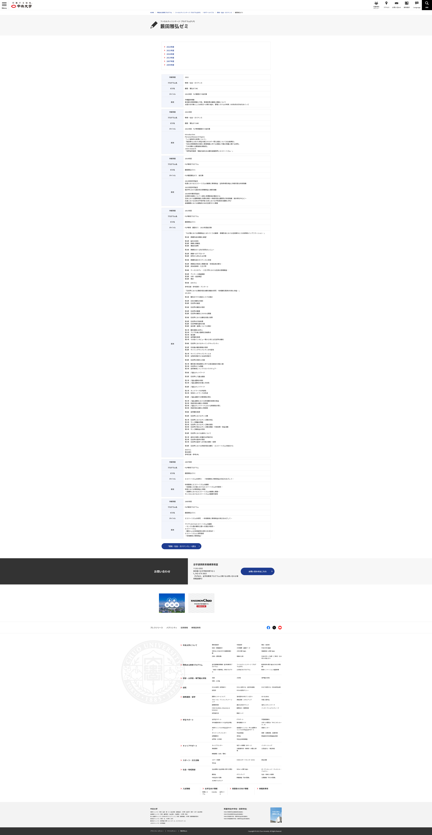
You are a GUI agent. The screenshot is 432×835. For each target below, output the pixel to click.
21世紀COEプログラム (243, 670)
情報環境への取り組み (268, 651)
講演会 (214, 774)
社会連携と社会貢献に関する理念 (222, 769)
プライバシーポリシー (157, 831)
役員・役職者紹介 (217, 648)
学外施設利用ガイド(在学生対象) (222, 722)
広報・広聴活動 (216, 656)
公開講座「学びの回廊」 (268, 777)
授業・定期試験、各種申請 (269, 733)
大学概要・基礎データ (243, 648)
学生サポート (188, 719)
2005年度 (170, 64)
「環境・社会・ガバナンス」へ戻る (181, 546)
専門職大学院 (265, 678)
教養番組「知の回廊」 (243, 777)
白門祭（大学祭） (217, 739)
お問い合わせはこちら (258, 571)
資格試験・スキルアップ (244, 700)
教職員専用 (263, 788)
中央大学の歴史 (266, 648)
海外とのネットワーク (268, 705)
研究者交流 (215, 713)
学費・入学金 (216, 681)
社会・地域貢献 (189, 769)
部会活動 (264, 760)
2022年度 (170, 46)
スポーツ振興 (216, 760)
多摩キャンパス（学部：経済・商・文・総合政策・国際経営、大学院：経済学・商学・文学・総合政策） (176, 812)
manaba (214, 792)
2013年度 (170, 57)
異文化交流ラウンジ (243, 705)
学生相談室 (240, 733)
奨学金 (239, 736)
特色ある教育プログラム (193, 664)
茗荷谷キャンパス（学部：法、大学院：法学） (162, 818)
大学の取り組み (241, 651)
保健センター (265, 728)
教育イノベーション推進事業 (270, 670)
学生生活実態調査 (242, 739)
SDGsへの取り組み (242, 769)
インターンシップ (266, 745)
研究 (184, 687)
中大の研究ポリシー (243, 690)
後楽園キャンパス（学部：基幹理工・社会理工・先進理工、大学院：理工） (169, 814)
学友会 (214, 763)
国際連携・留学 (189, 696)
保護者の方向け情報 (240, 788)
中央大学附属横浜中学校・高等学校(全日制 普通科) (237, 818)
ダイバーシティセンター (219, 733)
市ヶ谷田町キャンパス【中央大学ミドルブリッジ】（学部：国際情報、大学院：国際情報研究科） (174, 816)
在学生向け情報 (211, 788)
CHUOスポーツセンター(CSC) (246, 760)
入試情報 (186, 788)
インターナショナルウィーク (270, 708)
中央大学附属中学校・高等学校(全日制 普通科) (236, 816)
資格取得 (214, 748)
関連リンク (240, 713)
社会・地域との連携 (267, 774)
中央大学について (190, 645)
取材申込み (183, 831)
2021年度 (170, 50)
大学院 (239, 678)
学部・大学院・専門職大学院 (194, 678)
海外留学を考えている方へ (245, 696)
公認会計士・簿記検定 (268, 748)
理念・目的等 (265, 645)
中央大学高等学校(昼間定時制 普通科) (233, 812)
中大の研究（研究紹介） (219, 687)
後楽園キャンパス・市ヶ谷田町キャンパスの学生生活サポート (247, 729)
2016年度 (170, 54)
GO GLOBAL (265, 696)
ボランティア (241, 774)
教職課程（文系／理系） (219, 754)
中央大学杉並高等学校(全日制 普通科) (233, 814)
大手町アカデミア (217, 781)
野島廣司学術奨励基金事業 (269, 736)
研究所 (214, 690)
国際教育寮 (215, 705)
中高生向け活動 (216, 777)
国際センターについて (218, 696)
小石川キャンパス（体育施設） (158, 823)
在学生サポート (216, 719)
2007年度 (170, 61)
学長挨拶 (239, 645)
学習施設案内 (265, 719)
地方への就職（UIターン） (245, 745)
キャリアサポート (190, 745)
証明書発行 (215, 736)
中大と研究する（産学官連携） (246, 687)
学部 (213, 678)
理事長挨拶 (215, 645)
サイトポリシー (172, 831)
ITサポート (240, 719)
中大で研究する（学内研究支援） (271, 687)
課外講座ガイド (241, 722)
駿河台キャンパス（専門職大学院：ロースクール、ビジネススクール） (168, 821)
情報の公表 (240, 656)
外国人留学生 (265, 700)
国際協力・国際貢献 (243, 708)
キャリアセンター (217, 745)
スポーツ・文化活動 (191, 760)
